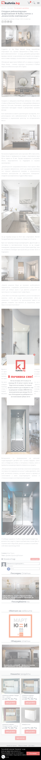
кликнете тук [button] (5, 757)
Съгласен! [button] (33, 753)
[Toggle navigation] (34, 3)
